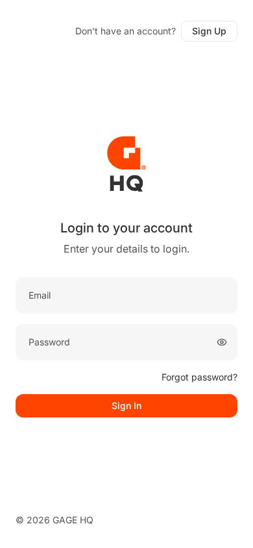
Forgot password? (199, 376)
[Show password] (222, 342)
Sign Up (209, 30)
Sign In (126, 405)
